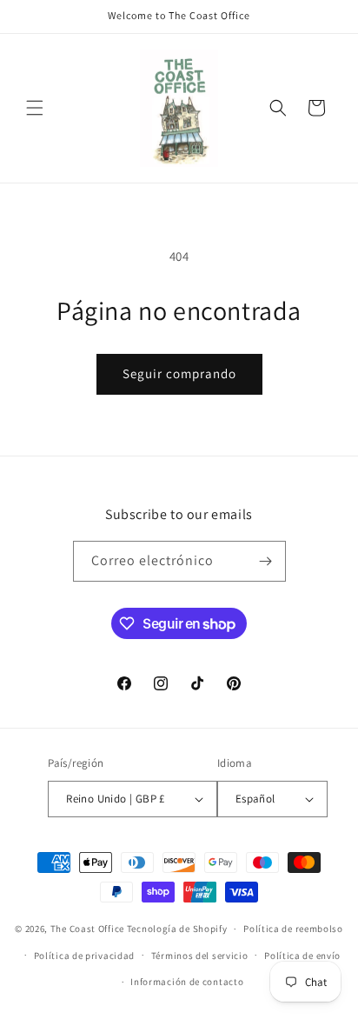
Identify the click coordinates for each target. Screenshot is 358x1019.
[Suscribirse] (266, 561)
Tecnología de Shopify (177, 928)
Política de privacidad (84, 955)
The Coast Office (87, 928)
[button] (35, 108)
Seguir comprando (179, 373)
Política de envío (302, 955)
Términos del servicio (200, 955)
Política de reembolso (293, 928)
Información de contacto (186, 982)
